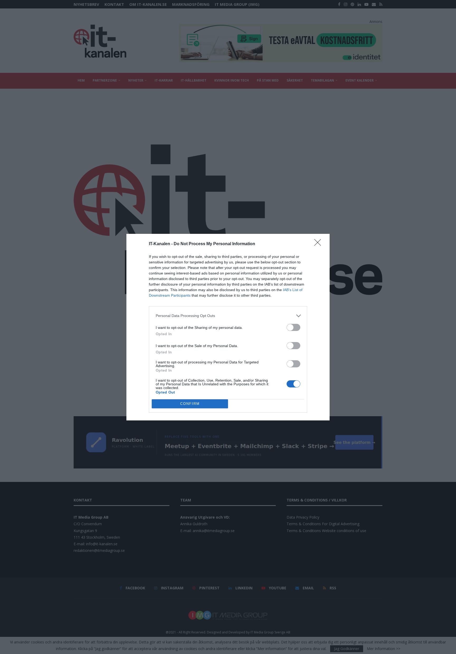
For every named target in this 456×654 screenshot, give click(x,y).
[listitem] (228, 316)
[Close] (319, 244)
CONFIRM (190, 404)
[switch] (293, 327)
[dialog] (228, 327)
